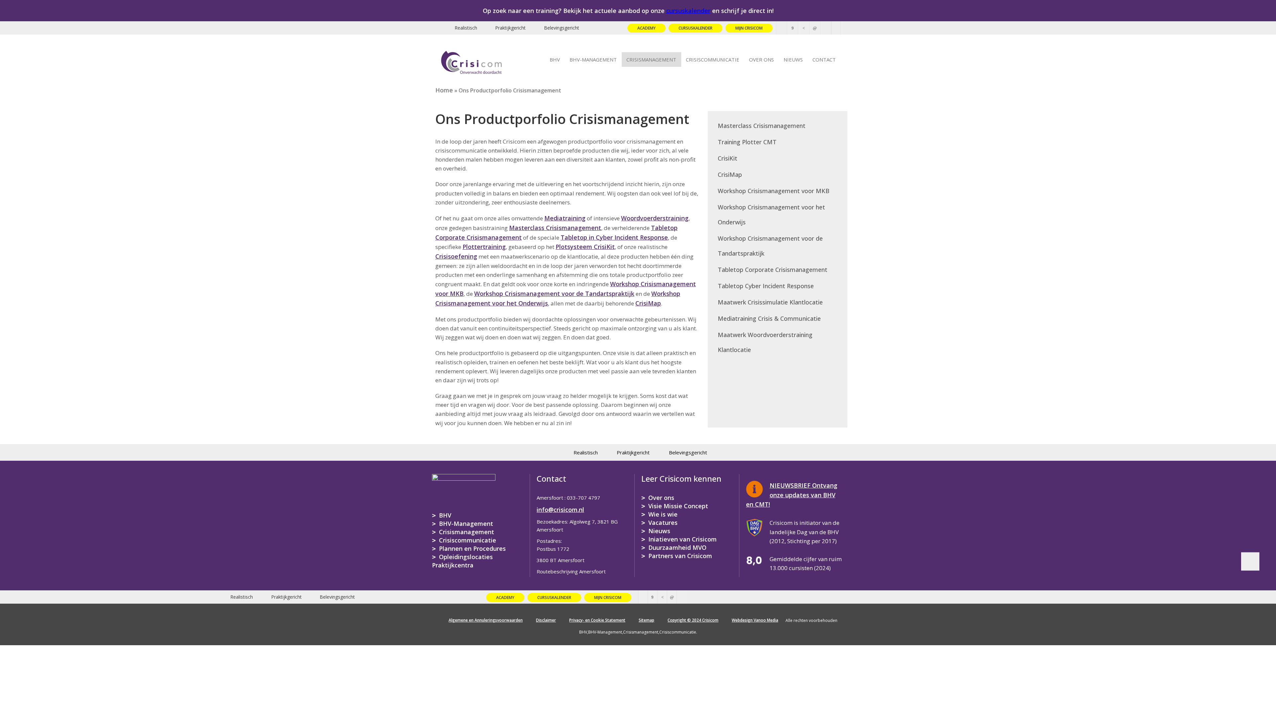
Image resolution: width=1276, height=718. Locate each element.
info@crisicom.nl (560, 510)
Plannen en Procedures (472, 548)
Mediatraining (564, 218)
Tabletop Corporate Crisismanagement (772, 270)
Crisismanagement (466, 532)
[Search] (836, 28)
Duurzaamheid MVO (677, 547)
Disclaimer (546, 620)
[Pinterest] (803, 28)
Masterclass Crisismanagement (555, 228)
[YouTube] (826, 28)
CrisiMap (648, 303)
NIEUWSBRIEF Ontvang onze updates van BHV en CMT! (791, 495)
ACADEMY (646, 28)
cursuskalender (688, 11)
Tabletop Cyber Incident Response (766, 286)
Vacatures (663, 523)
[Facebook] (793, 28)
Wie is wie (663, 514)
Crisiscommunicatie (467, 540)
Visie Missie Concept (678, 506)
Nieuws (659, 531)
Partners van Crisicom (680, 556)
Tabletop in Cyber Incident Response (614, 237)
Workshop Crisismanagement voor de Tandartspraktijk (554, 294)
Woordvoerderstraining (655, 218)
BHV (445, 515)
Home (444, 90)
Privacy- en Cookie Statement (597, 620)
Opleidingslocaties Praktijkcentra (462, 561)
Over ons (661, 498)
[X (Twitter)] (782, 28)
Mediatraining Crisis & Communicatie (769, 318)
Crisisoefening (456, 256)
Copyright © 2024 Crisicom (693, 620)
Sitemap (646, 620)
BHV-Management (466, 524)
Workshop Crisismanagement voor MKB (773, 191)
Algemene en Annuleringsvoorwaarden (486, 620)
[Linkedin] (815, 28)
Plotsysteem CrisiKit (585, 247)
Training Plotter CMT (747, 142)
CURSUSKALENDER (695, 28)
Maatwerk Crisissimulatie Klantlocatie (770, 302)
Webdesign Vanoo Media (755, 620)
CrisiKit (727, 158)
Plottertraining (484, 247)
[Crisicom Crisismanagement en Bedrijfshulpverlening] (471, 61)
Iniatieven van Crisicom (682, 539)
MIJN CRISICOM (749, 28)
